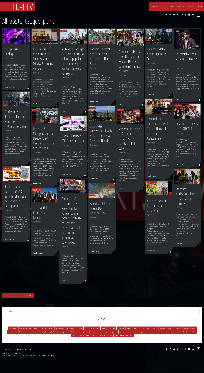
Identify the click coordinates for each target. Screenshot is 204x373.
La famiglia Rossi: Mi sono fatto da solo (186, 59)
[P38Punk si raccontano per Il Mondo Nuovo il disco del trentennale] (158, 106)
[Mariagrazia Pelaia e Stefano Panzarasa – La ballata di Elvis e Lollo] (130, 116)
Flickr (181, 15)
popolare (113, 332)
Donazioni (180, 6)
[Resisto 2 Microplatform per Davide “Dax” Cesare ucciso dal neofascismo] (45, 115)
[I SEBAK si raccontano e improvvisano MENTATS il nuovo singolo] (45, 36)
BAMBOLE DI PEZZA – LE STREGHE (187, 126)
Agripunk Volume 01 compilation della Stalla (157, 205)
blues (36, 328)
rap (135, 332)
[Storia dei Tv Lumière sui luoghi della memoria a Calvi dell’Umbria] (102, 113)
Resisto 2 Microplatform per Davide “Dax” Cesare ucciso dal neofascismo (44, 138)
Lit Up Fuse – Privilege (13, 51)
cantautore (60, 328)
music (170, 328)
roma (167, 332)
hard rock (111, 328)
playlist (44, 332)
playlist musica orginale (58, 332)
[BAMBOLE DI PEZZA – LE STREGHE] (187, 111)
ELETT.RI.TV (17, 6)
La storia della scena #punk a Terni (156, 54)
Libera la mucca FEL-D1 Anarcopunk (73, 138)
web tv (95, 335)
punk (128, 332)
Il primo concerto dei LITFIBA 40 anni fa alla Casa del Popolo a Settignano (15, 196)
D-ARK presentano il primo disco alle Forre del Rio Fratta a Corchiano (16, 119)
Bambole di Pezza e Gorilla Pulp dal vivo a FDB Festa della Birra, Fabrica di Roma (130, 61)
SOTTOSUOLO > (155, 6)
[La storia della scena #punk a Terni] (158, 36)
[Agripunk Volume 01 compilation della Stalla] (158, 188)
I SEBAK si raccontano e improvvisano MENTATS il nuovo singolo (43, 59)
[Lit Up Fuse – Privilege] (16, 36)
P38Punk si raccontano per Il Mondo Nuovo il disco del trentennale (157, 129)
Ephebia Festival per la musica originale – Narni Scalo (100, 56)
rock (148, 332)
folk (103, 328)
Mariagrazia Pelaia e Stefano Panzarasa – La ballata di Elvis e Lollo (129, 139)
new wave (35, 332)
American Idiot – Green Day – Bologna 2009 (100, 208)
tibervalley (191, 332)
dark (80, 328)
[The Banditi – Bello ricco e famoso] (45, 195)
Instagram (189, 15)
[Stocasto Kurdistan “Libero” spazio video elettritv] (187, 176)
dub (86, 328)
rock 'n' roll (158, 332)
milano (162, 328)
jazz (148, 328)
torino (74, 335)
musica (178, 328)
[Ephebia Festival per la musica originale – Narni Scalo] (102, 36)
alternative (13, 328)
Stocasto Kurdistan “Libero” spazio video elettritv (186, 196)
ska (173, 332)
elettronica (95, 328)
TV (165, 6)
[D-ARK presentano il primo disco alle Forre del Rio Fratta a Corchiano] (16, 99)
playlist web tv (96, 332)
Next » (28, 295)
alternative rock (25, 328)
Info (171, 6)
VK (193, 15)
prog (121, 332)
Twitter (166, 15)
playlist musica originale (79, 332)
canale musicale (47, 328)
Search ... (198, 15)
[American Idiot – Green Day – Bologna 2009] (102, 190)
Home (200, 6)
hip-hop (121, 328)
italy (142, 328)
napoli (26, 332)
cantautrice (71, 328)
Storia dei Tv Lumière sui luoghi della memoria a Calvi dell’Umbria (101, 133)
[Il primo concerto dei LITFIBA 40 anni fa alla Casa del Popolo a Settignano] (16, 173)
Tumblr (185, 15)
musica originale (15, 332)
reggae (141, 332)
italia (135, 328)
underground (84, 335)
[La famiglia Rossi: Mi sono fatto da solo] (187, 39)
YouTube (174, 15)
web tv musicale (106, 335)
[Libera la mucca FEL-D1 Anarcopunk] (73, 123)
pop (105, 332)
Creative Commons (47, 355)
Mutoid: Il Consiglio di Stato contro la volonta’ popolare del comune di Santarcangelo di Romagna (73, 61)
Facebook (170, 15)
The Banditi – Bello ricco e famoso (41, 212)
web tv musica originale (123, 335)
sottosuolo (181, 332)
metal (155, 328)
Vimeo (178, 15)
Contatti (191, 6)
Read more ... (9, 87)
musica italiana (189, 328)
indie (129, 328)
